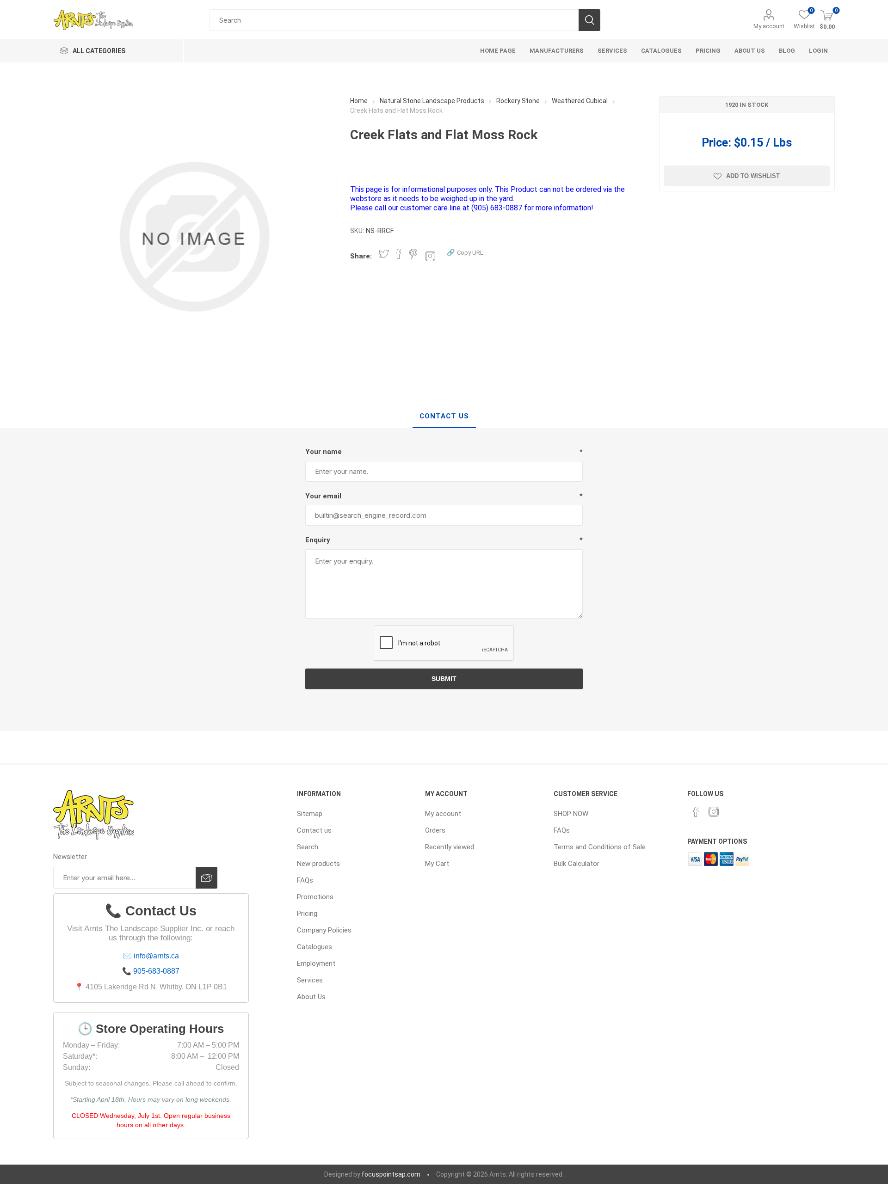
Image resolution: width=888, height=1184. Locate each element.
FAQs (305, 880)
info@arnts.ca (156, 956)
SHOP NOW (571, 814)
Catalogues (314, 947)
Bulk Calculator (576, 863)
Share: (361, 256)
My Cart (437, 863)
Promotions (315, 897)
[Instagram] (713, 811)
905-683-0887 (156, 971)
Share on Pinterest (413, 254)
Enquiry (317, 540)
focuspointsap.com (391, 1174)
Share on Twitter (384, 254)
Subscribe (206, 878)
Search (589, 20)
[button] (465, 252)
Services (310, 980)
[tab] (444, 416)
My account (768, 26)
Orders (435, 830)
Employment (316, 963)
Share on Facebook (399, 254)
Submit (444, 678)
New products (318, 863)
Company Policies (324, 930)
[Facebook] (696, 811)
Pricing (307, 913)
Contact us (314, 830)
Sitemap (309, 814)
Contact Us (444, 416)
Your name (323, 452)
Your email (323, 496)
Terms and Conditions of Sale (600, 847)
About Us (311, 997)
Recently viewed (449, 847)
